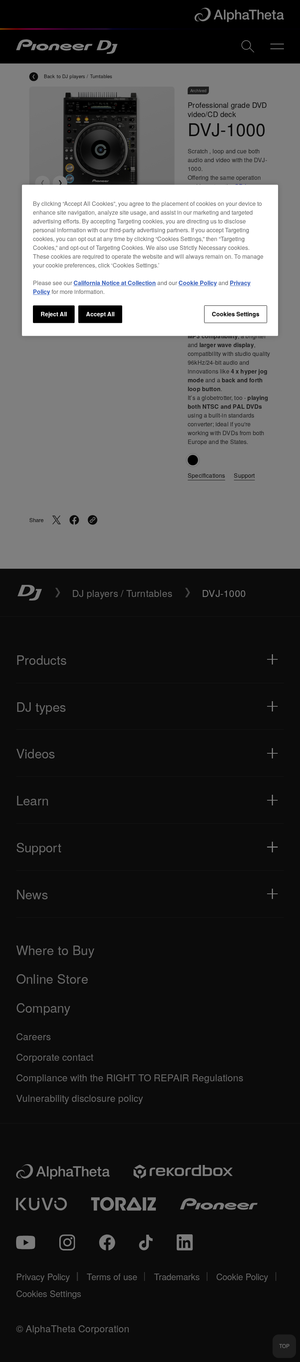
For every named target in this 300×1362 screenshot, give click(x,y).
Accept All (100, 314)
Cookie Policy (198, 282)
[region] (150, 260)
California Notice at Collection (115, 282)
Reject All (54, 314)
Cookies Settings (235, 314)
